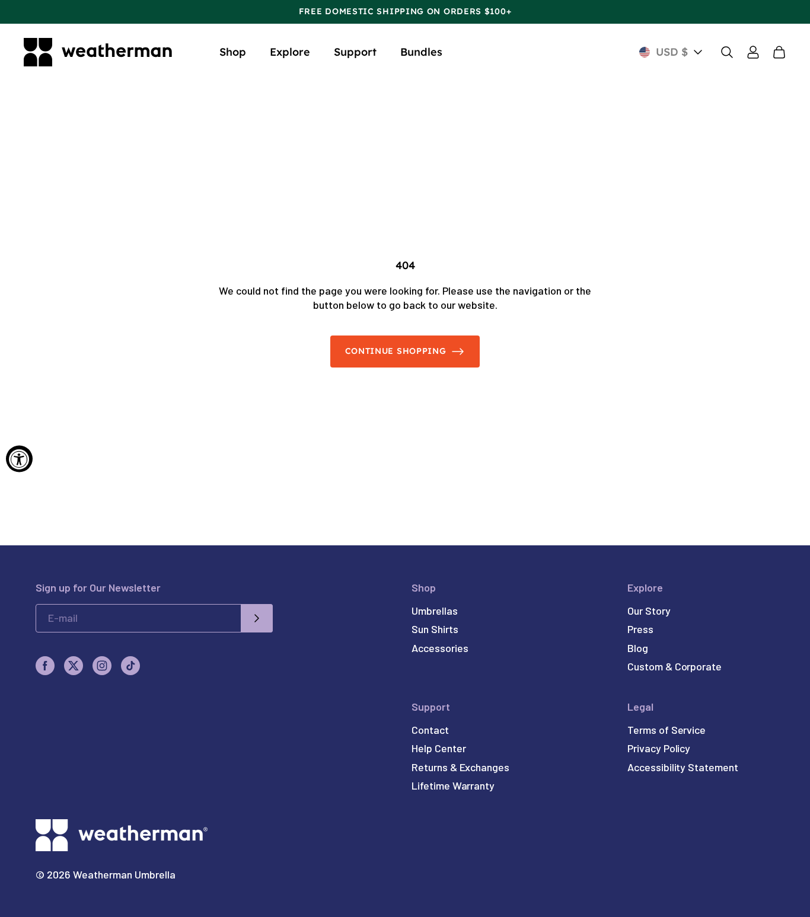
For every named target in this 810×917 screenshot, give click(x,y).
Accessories (440, 647)
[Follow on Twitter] (73, 665)
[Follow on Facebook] (45, 665)
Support (355, 52)
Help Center (438, 748)
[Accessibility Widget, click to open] (19, 458)
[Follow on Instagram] (102, 665)
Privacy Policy (658, 748)
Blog (637, 647)
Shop (232, 52)
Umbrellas (434, 610)
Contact (430, 729)
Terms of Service (666, 729)
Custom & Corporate (674, 666)
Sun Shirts (435, 628)
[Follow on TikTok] (130, 665)
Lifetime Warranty (453, 785)
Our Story (648, 610)
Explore (290, 52)
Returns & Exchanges (460, 767)
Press (640, 628)
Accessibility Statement (682, 767)
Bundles (421, 52)
